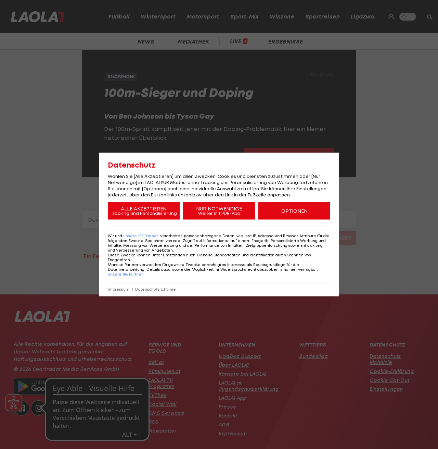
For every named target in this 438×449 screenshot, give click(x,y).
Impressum (118, 289)
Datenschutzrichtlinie (155, 289)
